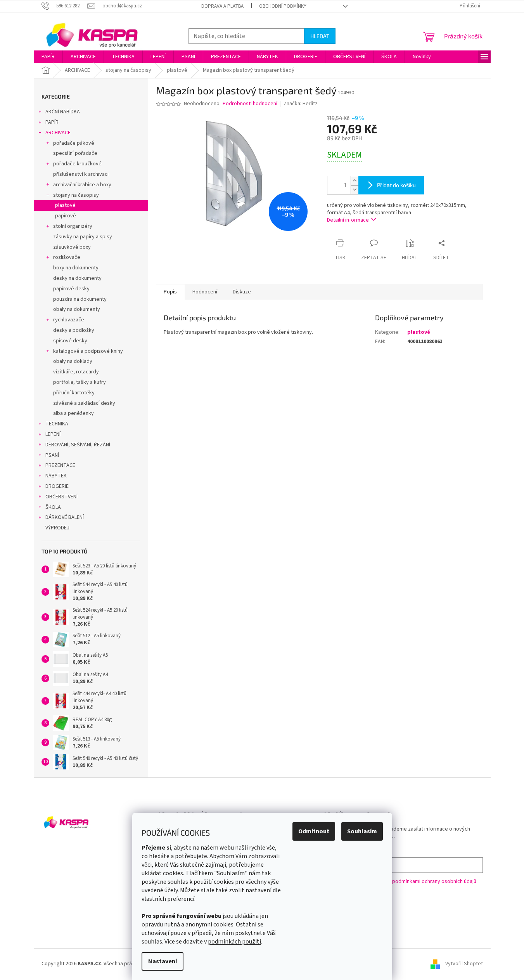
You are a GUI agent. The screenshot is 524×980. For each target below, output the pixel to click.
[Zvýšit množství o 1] (354, 180)
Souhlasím (362, 831)
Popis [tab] (170, 292)
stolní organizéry (72, 226)
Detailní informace (348, 220)
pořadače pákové (73, 143)
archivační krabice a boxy (82, 185)
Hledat (319, 36)
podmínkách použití (234, 941)
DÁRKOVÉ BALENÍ (64, 517)
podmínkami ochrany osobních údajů (434, 881)
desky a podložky (73, 330)
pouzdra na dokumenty (80, 299)
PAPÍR (52, 122)
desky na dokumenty (77, 278)
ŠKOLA (53, 507)
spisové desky (70, 341)
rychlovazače (68, 320)
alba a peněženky (73, 413)
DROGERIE (57, 486)
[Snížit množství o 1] (354, 189)
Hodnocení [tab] (204, 292)
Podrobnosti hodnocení (250, 104)
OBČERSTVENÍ (61, 497)
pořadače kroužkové (77, 164)
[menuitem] (48, 56)
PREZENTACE (60, 465)
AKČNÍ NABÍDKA (62, 112)
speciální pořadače (75, 153)
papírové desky (71, 289)
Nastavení (162, 961)
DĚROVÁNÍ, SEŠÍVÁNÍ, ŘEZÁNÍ (77, 445)
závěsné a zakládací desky (84, 403)
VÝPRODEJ (57, 528)
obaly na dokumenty (76, 309)
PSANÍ (52, 455)
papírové (65, 216)
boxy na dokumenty (76, 268)
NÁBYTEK (56, 476)
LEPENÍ (53, 434)
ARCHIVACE (58, 133)
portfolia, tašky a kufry (79, 382)
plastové (65, 205)
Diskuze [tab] (242, 292)
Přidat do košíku (396, 185)
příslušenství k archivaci (81, 174)
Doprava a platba (222, 6)
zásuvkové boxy (72, 247)
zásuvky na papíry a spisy (82, 237)
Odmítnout (313, 831)
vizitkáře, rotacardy (76, 372)
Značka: (301, 104)
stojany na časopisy (76, 195)
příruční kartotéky (74, 393)
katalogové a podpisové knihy (88, 351)
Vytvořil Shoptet (464, 964)
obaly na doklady (72, 361)
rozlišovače (66, 257)
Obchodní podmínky (282, 6)
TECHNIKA (56, 424)
